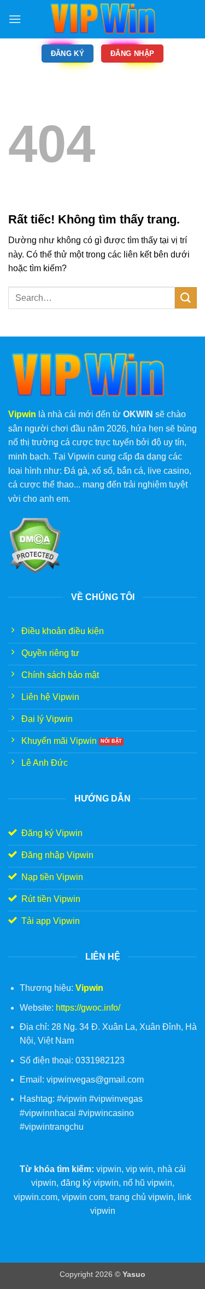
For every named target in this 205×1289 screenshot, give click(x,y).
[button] (14, 18)
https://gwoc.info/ (88, 1007)
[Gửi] (186, 298)
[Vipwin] (102, 19)
